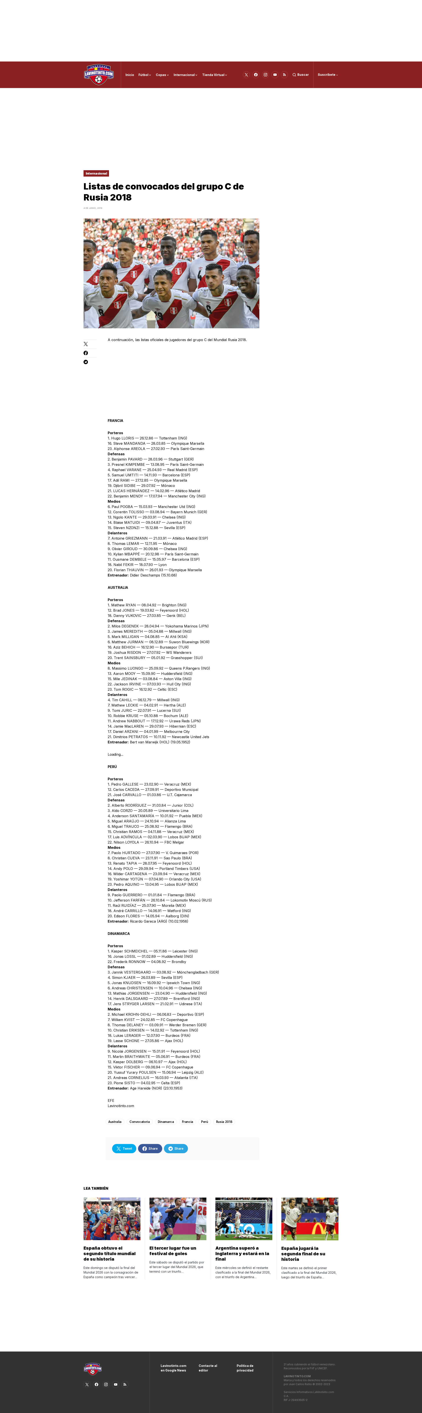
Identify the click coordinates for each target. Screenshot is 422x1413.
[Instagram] (265, 74)
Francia (187, 1122)
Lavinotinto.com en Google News (173, 1368)
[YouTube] (274, 74)
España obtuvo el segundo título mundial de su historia (110, 1253)
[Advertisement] (211, 30)
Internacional (96, 173)
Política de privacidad (245, 1368)
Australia (115, 1122)
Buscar (303, 74)
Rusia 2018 (224, 1122)
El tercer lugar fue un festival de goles (172, 1250)
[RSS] (284, 74)
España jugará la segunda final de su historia (303, 1254)
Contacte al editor (208, 1368)
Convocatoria (139, 1122)
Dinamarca (166, 1122)
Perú (204, 1122)
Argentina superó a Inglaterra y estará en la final (242, 1253)
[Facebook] (255, 74)
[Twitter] (246, 74)
